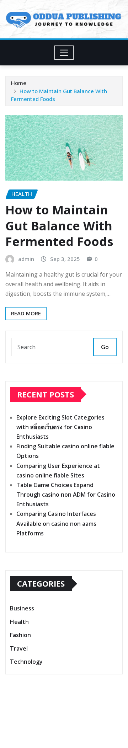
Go (105, 347)
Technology (26, 662)
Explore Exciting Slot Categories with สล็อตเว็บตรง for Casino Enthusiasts (60, 426)
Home (18, 82)
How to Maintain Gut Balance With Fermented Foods (59, 225)
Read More (26, 313)
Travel (19, 648)
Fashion (20, 635)
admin (26, 258)
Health (19, 622)
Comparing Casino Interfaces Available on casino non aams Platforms (56, 523)
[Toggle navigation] (64, 53)
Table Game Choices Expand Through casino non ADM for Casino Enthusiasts (65, 494)
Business (22, 608)
